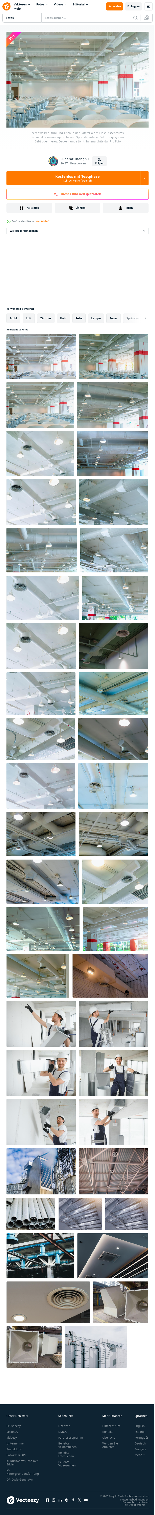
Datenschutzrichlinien (132, 1504)
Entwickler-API (16, 1453)
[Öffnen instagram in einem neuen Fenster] (53, 1500)
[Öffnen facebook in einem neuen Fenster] (47, 1500)
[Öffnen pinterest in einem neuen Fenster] (66, 1500)
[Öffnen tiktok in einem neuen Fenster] (73, 1500)
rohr (63, 316)
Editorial (79, 4)
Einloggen (133, 6)
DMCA (62, 1430)
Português (139, 1435)
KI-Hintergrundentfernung (22, 1469)
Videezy (11, 1435)
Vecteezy (12, 1430)
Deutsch (137, 1441)
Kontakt (107, 1430)
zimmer (45, 316)
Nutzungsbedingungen (131, 1501)
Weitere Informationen (24, 229)
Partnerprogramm (70, 1435)
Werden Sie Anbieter (110, 1443)
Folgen (99, 163)
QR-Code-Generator (19, 1477)
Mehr (17, 8)
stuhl (13, 316)
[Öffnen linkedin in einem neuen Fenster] (60, 1500)
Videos (58, 4)
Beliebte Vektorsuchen (67, 1443)
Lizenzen (64, 1424)
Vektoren (20, 4)
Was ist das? (42, 221)
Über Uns (108, 1435)
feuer (113, 316)
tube (79, 316)
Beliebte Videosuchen (67, 1461)
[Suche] (135, 17)
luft (28, 316)
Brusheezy (13, 1424)
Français (137, 1447)
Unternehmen (15, 1441)
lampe (96, 316)
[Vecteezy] (6, 6)
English (137, 1424)
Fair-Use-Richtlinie (131, 1506)
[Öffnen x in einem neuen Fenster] (79, 1500)
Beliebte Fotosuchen (66, 1452)
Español (137, 1430)
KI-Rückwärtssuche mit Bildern (22, 1460)
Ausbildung (14, 1447)
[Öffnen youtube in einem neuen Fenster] (86, 1500)
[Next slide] (139, 316)
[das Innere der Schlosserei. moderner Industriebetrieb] (120, 1300)
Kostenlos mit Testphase (77, 178)
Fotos (40, 4)
